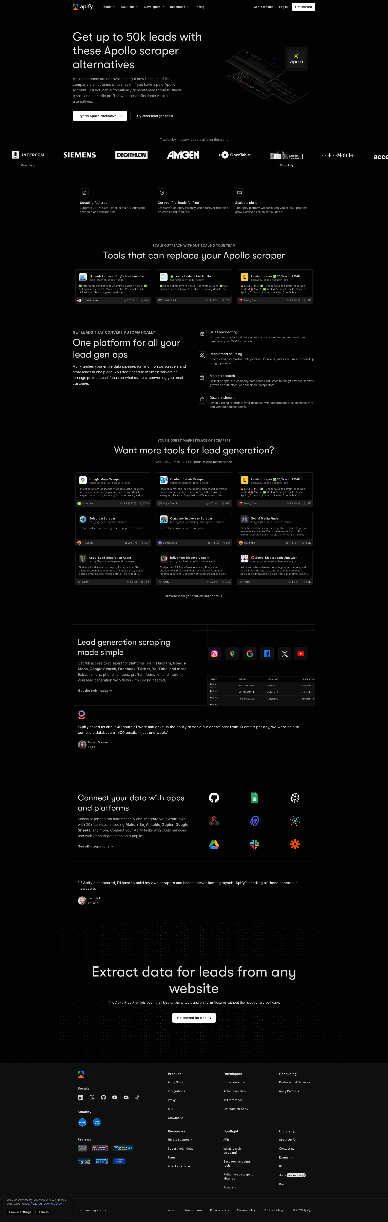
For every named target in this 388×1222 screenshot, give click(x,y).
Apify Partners (289, 1091)
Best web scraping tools (237, 1163)
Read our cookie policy (46, 1203)
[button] (183, 1073)
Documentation (234, 1082)
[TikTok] (137, 1097)
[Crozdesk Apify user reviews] (119, 1161)
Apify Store (175, 1082)
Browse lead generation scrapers (192, 596)
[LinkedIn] (81, 1097)
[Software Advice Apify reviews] (100, 1148)
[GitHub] (103, 1097)
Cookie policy (246, 1210)
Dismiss (43, 1212)
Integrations (176, 1091)
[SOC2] (97, 1122)
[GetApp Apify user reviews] (82, 1148)
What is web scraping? (232, 1150)
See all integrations (93, 846)
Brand (283, 1184)
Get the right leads (93, 691)
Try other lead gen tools (154, 116)
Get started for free (192, 1018)
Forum (172, 1157)
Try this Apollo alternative (97, 116)
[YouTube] (115, 1097)
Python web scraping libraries (238, 1176)
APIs (227, 1139)
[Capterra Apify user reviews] (123, 1148)
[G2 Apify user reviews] (84, 1161)
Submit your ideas (180, 1148)
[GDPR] (82, 1122)
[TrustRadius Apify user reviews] (101, 1161)
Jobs (292, 1175)
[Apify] (83, 7)
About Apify (287, 1139)
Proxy (172, 1100)
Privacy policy (219, 1210)
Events (284, 1157)
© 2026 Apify (301, 1210)
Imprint (172, 1210)
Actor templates (235, 1091)
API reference (233, 1100)
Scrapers (230, 1187)
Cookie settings (274, 1210)
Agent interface (179, 1166)
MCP (171, 1109)
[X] (92, 1097)
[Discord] (126, 1097)
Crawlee (174, 1117)
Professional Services (294, 1082)
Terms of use (193, 1210)
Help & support (178, 1139)
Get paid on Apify (236, 1109)
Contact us (286, 1148)
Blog (282, 1166)
